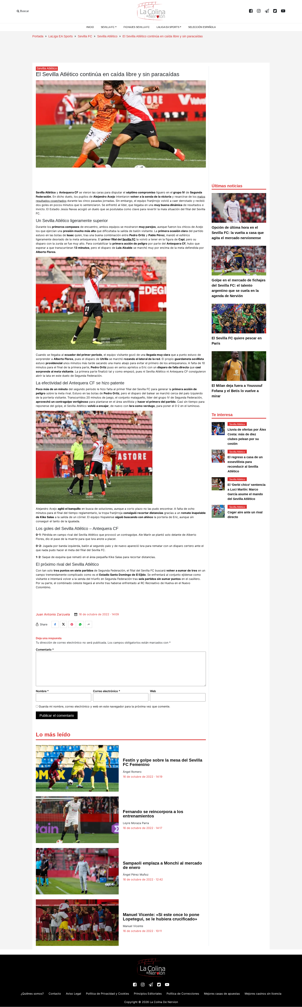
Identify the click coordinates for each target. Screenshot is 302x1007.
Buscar (24, 11)
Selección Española (202, 27)
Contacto (55, 993)
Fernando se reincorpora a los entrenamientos (153, 813)
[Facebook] (251, 11)
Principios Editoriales (148, 993)
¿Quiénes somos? (32, 993)
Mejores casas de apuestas (222, 993)
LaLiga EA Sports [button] (168, 27)
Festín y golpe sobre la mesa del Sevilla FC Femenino (162, 762)
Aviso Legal (73, 993)
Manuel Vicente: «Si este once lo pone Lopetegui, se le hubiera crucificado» (161, 916)
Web (153, 691)
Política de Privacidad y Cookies (107, 993)
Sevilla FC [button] (107, 27)
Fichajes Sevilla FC (137, 27)
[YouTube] (283, 11)
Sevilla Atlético (107, 36)
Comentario (45, 649)
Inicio (90, 27)
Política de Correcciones (183, 993)
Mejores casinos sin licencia (263, 993)
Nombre (42, 691)
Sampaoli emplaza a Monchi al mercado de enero (162, 865)
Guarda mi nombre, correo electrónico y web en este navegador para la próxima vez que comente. (104, 706)
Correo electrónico (106, 691)
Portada (37, 36)
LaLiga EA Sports (60, 36)
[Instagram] (259, 11)
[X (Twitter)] (275, 11)
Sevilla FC (85, 36)
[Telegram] (267, 11)
